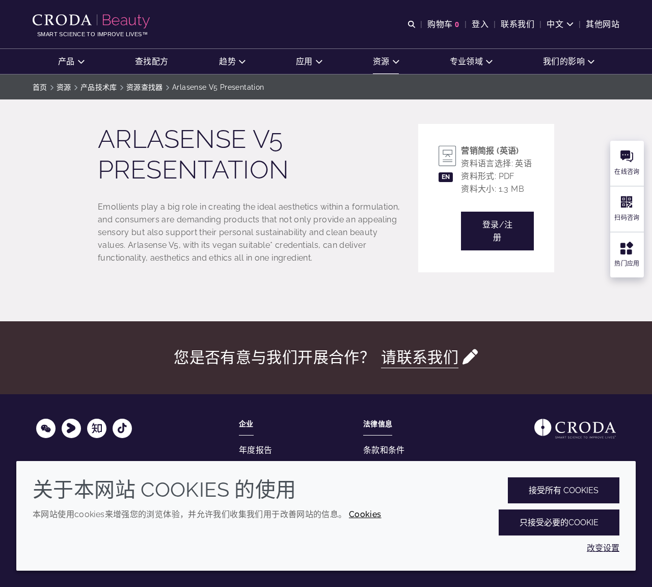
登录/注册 (497, 231)
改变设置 (603, 548)
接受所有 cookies (564, 490)
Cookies (365, 514)
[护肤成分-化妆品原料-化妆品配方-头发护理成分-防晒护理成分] (92, 21)
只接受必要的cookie (559, 522)
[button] (71, 61)
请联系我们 (419, 357)
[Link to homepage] (575, 429)
